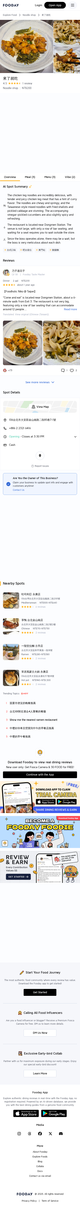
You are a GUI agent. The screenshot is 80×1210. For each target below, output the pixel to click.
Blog (40, 1161)
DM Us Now (40, 1032)
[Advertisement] (40, 133)
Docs (40, 1171)
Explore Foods (40, 1156)
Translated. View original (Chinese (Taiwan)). (26, 314)
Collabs (40, 1166)
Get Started (40, 992)
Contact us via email (40, 1176)
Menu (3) (49, 177)
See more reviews (37, 382)
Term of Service (50, 1200)
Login (38, 5)
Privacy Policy (29, 1200)
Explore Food (10, 15)
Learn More (40, 1073)
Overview (10, 177)
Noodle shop (29, 15)
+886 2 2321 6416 (20, 428)
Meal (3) (30, 177)
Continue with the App (40, 774)
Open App (55, 5)
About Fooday (40, 1151)
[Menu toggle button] (72, 5)
